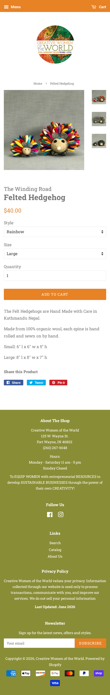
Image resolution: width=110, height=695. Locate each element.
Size (8, 244)
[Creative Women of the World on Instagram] (60, 515)
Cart (102, 6)
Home (38, 83)
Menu (15, 6)
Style (8, 222)
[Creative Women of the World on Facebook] (50, 515)
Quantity (12, 266)
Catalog (55, 549)
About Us (55, 556)
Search (55, 543)
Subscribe (90, 643)
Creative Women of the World (60, 658)
